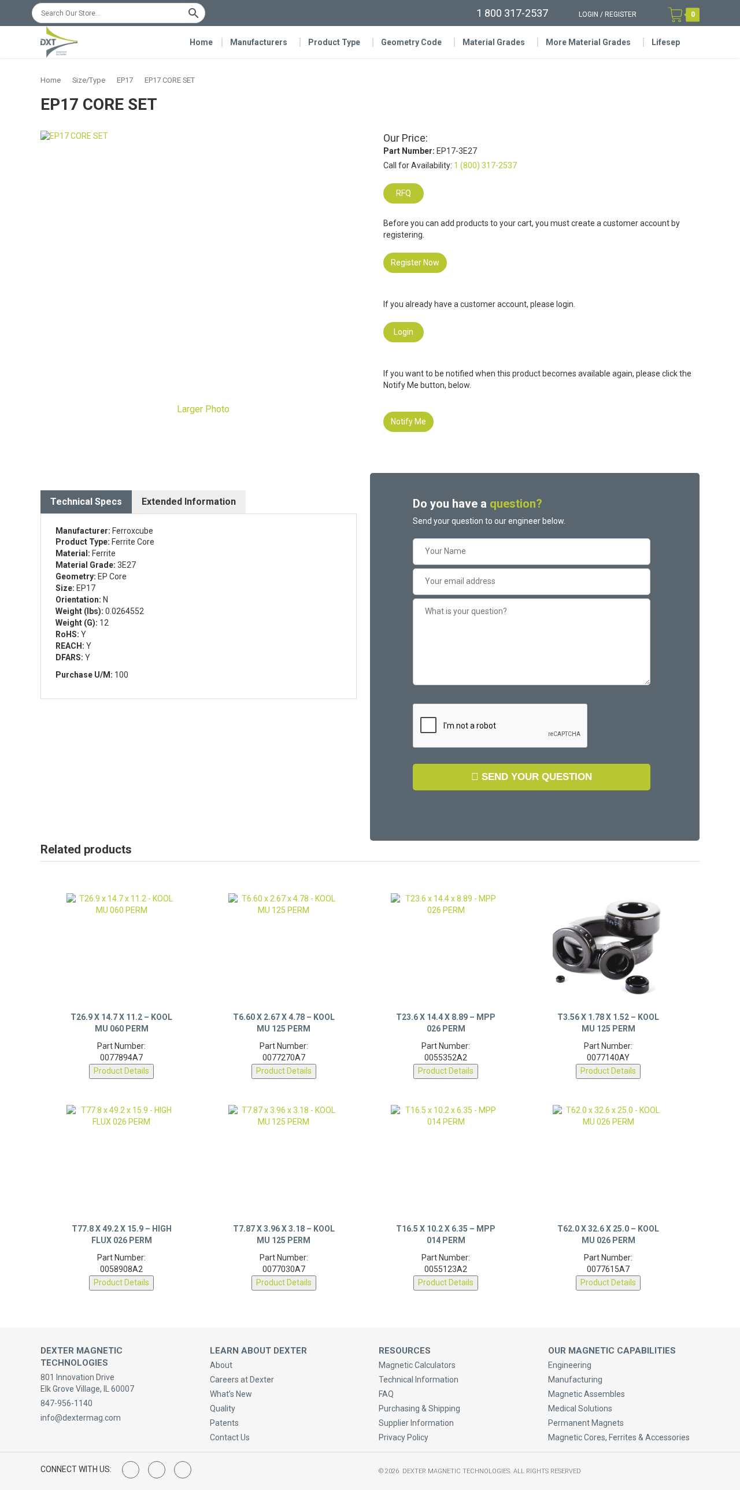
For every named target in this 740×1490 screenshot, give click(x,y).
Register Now (415, 262)
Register (621, 14)
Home (201, 42)
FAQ (386, 1394)
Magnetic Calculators (417, 1365)
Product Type (334, 42)
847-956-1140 (66, 1403)
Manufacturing (575, 1379)
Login (588, 14)
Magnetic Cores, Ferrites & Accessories (619, 1437)
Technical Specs (86, 501)
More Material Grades (588, 42)
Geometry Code (411, 42)
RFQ (403, 193)
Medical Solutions (580, 1408)
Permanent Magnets (586, 1423)
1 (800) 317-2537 (485, 165)
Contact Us (230, 1437)
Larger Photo (202, 409)
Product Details (121, 1070)
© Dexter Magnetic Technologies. (446, 1471)
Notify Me (408, 421)
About (221, 1365)
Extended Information (189, 501)
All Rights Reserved (547, 1471)
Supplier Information (416, 1423)
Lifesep (666, 42)
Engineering (569, 1365)
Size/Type (88, 80)
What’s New (231, 1394)
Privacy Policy (403, 1437)
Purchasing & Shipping (419, 1408)
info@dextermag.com (80, 1417)
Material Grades (493, 42)
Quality (222, 1408)
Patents (224, 1423)
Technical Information (418, 1379)
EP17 (125, 80)
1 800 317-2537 (512, 13)
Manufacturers (258, 42)
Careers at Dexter (242, 1379)
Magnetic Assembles (586, 1394)
